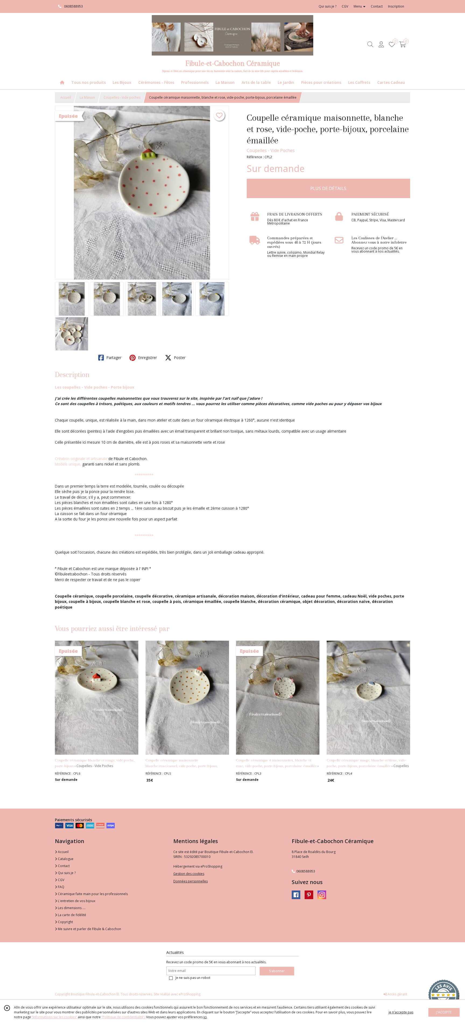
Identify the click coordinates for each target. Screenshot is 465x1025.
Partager (113, 357)
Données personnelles (190, 881)
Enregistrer (147, 357)
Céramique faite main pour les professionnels (92, 894)
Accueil (65, 97)
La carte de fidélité (71, 915)
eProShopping (189, 994)
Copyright (65, 922)
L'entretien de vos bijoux (76, 901)
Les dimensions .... (71, 908)
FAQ (60, 887)
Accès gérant (397, 994)
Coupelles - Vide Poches (271, 150)
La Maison (87, 97)
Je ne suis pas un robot (192, 977)
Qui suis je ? (66, 873)
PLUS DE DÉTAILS (328, 188)
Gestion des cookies (188, 873)
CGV (60, 880)
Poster (179, 357)
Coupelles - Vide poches (122, 97)
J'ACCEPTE (444, 1012)
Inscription (396, 6)
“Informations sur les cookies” (54, 1017)
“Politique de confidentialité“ (123, 1017)
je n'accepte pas (401, 1012)
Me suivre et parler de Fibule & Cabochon (89, 929)
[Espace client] (381, 44)
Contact (377, 6)
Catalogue (65, 859)
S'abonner (277, 971)
